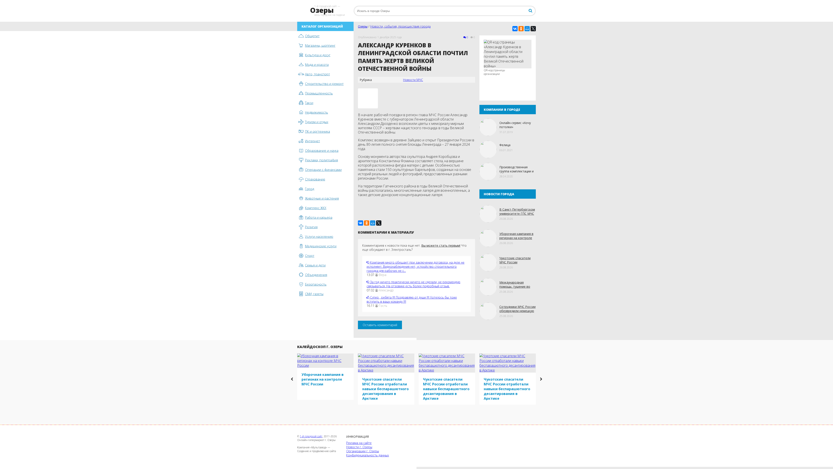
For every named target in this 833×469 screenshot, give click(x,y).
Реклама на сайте (359, 443)
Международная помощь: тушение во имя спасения (514, 286)
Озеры (362, 26)
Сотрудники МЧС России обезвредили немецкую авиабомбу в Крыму (517, 311)
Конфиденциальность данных (367, 455)
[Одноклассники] (521, 28)
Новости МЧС (413, 80)
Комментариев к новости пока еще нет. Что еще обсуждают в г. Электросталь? (414, 247)
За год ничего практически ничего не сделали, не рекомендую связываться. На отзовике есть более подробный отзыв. (413, 284)
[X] (533, 28)
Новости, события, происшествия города (400, 26)
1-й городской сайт (311, 436)
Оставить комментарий (380, 325)
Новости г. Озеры (359, 447)
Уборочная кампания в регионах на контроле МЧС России (516, 238)
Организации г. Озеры (362, 451)
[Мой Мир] (527, 28)
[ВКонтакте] (515, 28)
